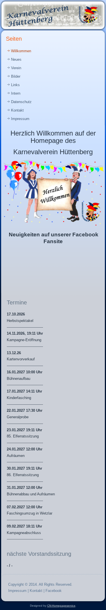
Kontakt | (38, 591)
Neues (16, 59)
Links (15, 85)
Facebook (54, 591)
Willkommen (21, 51)
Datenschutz (21, 102)
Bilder (15, 76)
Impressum (20, 119)
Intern (15, 93)
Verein (16, 68)
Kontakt (17, 110)
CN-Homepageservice (61, 605)
